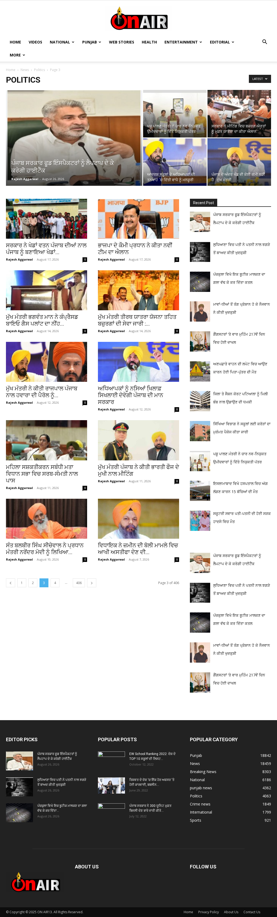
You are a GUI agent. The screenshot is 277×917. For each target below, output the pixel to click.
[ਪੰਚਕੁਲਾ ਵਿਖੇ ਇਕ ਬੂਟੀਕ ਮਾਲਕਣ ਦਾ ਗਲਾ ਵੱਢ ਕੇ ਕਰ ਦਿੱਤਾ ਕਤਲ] (19, 812)
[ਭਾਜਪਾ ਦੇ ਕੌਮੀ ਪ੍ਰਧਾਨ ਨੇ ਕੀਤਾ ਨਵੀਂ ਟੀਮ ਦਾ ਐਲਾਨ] (138, 219)
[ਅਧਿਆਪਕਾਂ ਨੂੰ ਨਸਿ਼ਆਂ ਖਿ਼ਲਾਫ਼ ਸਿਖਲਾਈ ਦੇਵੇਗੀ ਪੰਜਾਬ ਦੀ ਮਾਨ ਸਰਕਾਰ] (138, 362)
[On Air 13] (138, 18)
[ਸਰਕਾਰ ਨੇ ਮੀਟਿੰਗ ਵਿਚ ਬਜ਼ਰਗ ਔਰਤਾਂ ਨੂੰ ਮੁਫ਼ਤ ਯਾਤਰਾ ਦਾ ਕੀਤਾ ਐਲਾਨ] (239, 113)
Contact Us (251, 912)
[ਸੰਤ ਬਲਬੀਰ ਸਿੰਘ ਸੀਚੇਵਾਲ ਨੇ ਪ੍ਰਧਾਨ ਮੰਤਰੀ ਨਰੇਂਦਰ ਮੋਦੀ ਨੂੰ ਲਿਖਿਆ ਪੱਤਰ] (46, 519)
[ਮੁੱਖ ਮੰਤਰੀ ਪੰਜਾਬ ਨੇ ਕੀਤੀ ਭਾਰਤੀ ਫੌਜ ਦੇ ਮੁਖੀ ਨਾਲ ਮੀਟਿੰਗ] (138, 440)
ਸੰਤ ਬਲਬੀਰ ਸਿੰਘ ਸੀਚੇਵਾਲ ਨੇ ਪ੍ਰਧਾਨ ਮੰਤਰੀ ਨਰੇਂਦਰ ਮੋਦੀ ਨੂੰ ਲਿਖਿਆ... (45, 548)
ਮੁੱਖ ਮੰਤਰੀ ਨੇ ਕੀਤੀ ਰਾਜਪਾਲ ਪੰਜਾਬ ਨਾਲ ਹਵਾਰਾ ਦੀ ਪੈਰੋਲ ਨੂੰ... (41, 392)
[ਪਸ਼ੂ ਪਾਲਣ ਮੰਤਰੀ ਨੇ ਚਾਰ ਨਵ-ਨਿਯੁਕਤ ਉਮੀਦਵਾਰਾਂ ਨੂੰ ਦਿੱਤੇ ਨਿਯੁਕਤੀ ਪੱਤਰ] (175, 113)
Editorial (220, 42)
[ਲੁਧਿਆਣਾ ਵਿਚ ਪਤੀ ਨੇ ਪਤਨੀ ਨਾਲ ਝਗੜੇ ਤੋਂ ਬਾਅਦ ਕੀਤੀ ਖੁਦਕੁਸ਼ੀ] (19, 786)
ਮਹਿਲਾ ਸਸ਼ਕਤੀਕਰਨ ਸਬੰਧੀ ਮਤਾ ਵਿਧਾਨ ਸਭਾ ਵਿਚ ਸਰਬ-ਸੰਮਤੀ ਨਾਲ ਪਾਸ (42, 474)
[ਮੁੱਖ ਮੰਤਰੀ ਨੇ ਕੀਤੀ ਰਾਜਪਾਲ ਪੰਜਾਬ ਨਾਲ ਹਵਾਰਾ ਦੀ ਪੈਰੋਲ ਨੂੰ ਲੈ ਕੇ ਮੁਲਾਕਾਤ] (46, 362)
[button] (264, 42)
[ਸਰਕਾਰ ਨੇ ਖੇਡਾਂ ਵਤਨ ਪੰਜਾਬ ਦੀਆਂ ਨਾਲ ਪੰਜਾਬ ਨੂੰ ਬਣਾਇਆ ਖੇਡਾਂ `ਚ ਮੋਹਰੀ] (46, 219)
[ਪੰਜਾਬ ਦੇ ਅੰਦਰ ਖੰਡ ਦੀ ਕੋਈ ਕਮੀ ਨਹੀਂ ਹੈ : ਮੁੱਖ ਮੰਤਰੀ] (239, 162)
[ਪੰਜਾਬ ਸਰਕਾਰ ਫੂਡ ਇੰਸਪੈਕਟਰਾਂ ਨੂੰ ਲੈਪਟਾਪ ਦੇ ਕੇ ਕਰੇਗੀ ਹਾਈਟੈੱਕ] (74, 139)
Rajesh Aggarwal (24, 179)
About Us (231, 912)
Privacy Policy (208, 912)
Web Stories (121, 42)
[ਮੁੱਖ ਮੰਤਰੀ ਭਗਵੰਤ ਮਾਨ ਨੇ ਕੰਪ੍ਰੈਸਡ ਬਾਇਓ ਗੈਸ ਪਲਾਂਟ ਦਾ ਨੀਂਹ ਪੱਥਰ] (46, 290)
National (60, 42)
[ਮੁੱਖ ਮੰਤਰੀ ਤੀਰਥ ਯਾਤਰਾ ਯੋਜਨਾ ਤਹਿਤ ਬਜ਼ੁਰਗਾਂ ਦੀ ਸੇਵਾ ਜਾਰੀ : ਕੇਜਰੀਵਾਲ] (138, 290)
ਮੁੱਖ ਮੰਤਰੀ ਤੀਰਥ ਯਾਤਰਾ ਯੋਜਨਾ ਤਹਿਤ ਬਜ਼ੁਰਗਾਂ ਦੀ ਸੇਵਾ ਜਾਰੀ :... (137, 320)
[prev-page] (10, 582)
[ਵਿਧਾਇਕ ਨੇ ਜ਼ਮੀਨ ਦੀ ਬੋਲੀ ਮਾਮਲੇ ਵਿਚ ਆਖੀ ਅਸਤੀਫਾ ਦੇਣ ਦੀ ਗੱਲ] (138, 519)
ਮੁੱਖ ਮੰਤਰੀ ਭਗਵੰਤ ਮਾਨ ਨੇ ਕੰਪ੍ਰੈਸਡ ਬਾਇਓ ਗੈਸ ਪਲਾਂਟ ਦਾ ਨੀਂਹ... (42, 320)
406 (79, 583)
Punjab (89, 42)
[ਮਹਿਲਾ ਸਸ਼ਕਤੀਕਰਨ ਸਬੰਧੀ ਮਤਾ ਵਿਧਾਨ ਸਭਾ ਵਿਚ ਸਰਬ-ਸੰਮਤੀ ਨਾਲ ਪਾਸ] (46, 440)
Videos (35, 42)
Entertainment (181, 42)
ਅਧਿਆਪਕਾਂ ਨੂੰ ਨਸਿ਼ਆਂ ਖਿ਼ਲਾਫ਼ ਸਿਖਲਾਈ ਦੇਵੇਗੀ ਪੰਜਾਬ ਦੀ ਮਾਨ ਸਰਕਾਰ (130, 395)
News (25, 70)
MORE (15, 55)
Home (15, 42)
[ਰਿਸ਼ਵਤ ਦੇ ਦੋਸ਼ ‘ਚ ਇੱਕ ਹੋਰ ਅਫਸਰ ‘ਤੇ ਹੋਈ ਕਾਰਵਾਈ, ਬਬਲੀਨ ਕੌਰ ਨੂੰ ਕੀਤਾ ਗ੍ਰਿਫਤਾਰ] (111, 785)
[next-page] (91, 582)
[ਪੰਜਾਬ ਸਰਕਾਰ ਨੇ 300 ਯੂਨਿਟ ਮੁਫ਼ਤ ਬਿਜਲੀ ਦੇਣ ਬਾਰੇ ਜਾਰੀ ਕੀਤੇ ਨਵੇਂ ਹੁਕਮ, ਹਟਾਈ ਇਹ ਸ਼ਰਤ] (111, 811)
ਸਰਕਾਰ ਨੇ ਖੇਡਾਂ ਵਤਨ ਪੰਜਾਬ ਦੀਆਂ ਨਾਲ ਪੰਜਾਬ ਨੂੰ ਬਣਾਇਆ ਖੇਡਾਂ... (46, 248)
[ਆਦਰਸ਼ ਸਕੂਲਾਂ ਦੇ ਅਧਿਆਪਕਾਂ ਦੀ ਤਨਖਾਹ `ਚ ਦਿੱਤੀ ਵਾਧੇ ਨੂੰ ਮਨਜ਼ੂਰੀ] (175, 162)
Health (149, 42)
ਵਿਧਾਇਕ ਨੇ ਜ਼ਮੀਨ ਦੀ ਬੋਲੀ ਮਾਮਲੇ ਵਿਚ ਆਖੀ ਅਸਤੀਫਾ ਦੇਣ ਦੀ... (138, 548)
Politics (39, 70)
